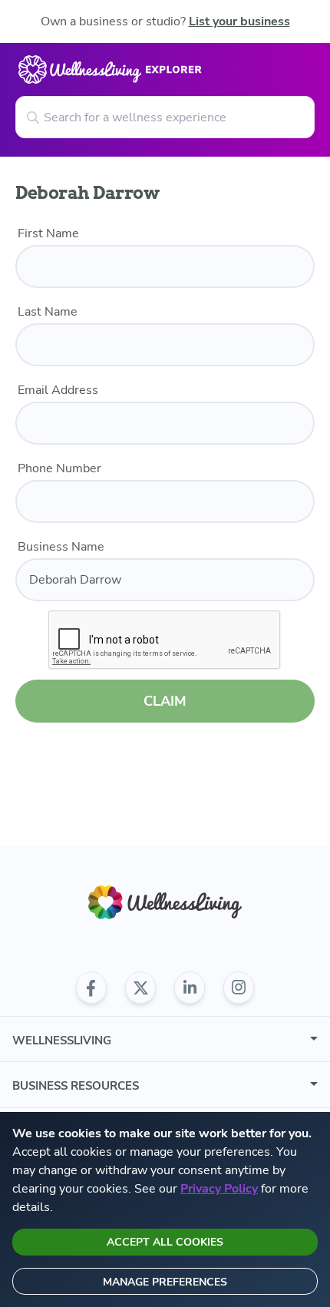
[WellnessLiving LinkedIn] (189, 987)
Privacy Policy (219, 1188)
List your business (239, 21)
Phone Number (59, 468)
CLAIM (165, 701)
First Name (48, 233)
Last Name (48, 311)
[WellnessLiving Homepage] (165, 902)
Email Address (58, 390)
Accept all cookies (165, 1242)
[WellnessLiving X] (140, 987)
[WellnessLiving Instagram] (238, 987)
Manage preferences (165, 1282)
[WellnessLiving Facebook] (91, 987)
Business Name (61, 546)
